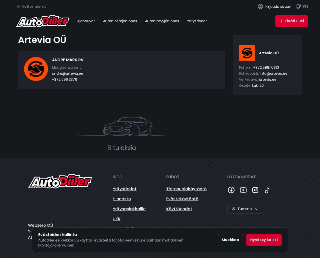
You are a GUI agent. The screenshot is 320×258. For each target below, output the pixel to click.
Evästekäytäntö (182, 199)
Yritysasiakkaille (129, 209)
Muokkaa (230, 239)
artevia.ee (267, 79)
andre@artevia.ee (67, 73)
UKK (116, 219)
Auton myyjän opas (162, 21)
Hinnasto (122, 199)
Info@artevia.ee (274, 73)
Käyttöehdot (179, 209)
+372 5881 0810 (266, 67)
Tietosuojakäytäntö (186, 189)
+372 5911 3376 (64, 79)
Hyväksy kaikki (264, 239)
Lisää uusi (294, 21)
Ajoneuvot (86, 21)
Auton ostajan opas (120, 21)
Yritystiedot (197, 21)
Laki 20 (258, 85)
